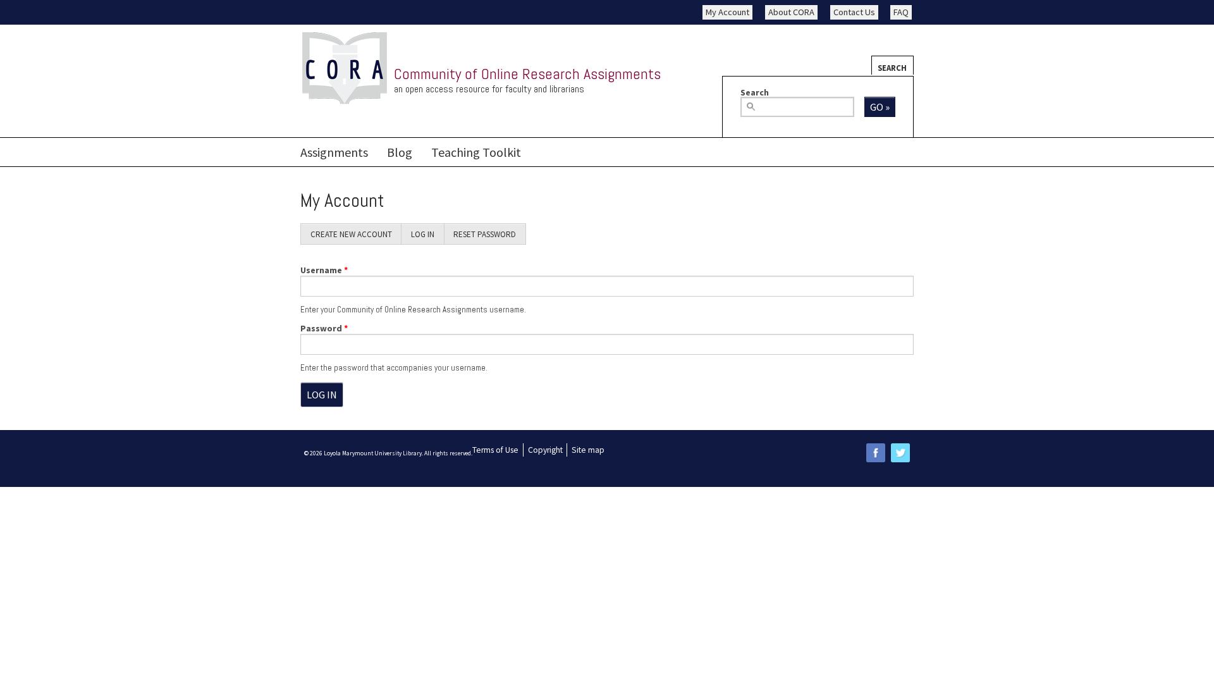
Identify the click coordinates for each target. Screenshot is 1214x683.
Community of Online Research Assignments (527, 73)
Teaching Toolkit (476, 152)
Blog (399, 152)
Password (324, 328)
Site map (588, 450)
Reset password (484, 234)
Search (892, 68)
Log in (427, 237)
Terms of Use (495, 450)
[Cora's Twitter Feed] (900, 452)
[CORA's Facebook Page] (875, 452)
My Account (727, 12)
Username (324, 270)
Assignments (334, 152)
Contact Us (854, 12)
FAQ (901, 12)
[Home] (344, 68)
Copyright (545, 450)
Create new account (351, 234)
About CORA (791, 12)
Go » (880, 107)
